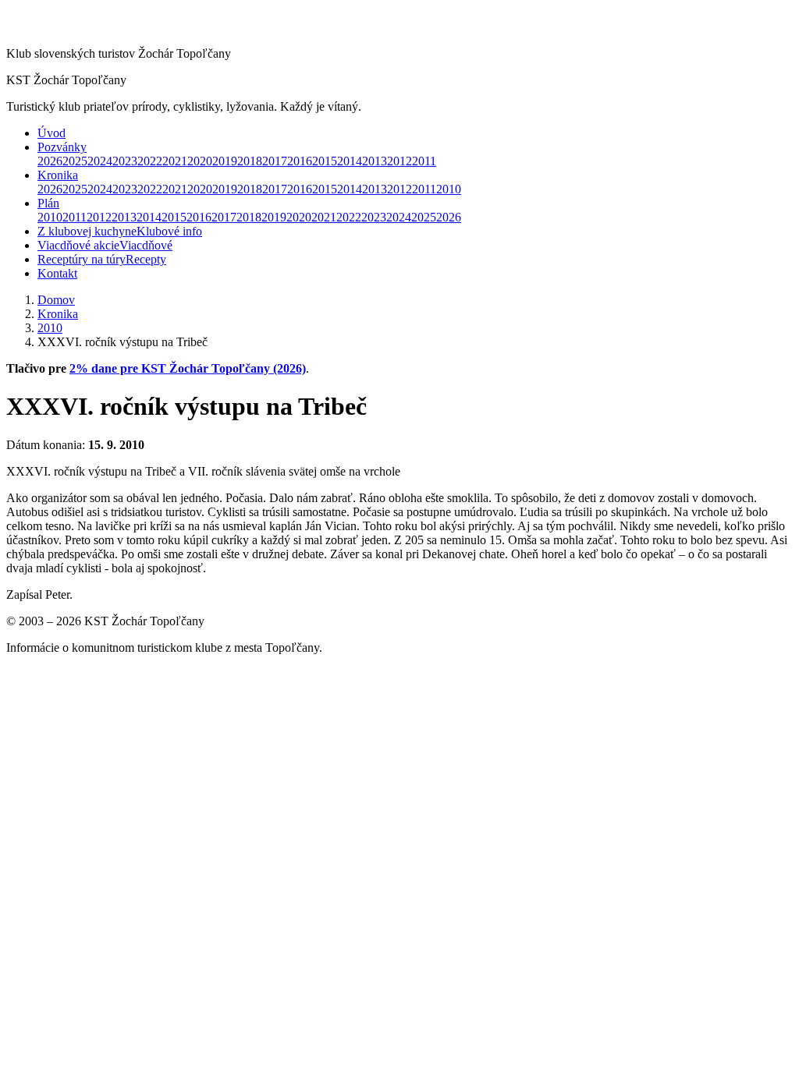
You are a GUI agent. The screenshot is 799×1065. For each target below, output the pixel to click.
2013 (374, 161)
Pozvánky (62, 147)
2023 (124, 161)
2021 (174, 161)
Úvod (51, 133)
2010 (448, 189)
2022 (149, 161)
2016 (299, 161)
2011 (424, 161)
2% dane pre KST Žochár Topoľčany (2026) (187, 368)
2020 (199, 161)
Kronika (57, 175)
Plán (48, 203)
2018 (249, 161)
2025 (74, 161)
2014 (349, 161)
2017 (274, 161)
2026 (49, 161)
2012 (399, 161)
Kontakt (57, 273)
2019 (224, 161)
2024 (99, 161)
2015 (324, 161)
